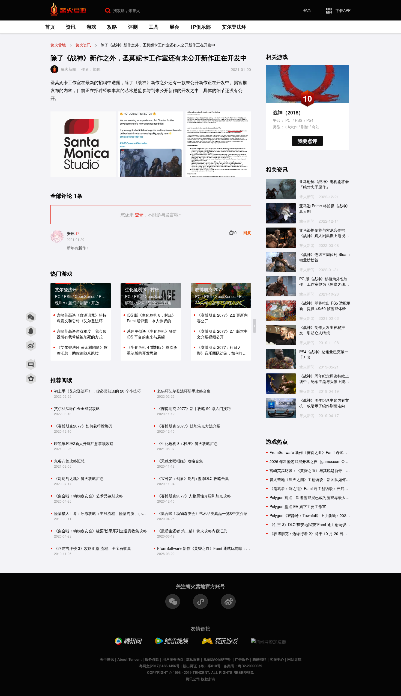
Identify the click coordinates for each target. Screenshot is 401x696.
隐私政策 (193, 659)
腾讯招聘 (259, 659)
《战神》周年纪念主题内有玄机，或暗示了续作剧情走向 (324, 403)
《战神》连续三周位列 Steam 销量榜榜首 (324, 257)
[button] (254, 326)
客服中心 (277, 659)
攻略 (112, 26)
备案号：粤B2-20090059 (243, 665)
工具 (153, 26)
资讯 (71, 26)
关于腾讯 (107, 659)
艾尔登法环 (234, 26)
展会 (174, 26)
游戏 (91, 26)
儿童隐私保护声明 (217, 659)
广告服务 (242, 659)
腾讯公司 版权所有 (200, 679)
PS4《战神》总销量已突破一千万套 (323, 354)
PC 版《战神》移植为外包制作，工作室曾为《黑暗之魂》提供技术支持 (324, 281)
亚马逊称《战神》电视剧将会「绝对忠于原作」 (324, 184)
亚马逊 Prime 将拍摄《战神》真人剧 (324, 208)
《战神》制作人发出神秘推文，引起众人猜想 (322, 330)
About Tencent (129, 659)
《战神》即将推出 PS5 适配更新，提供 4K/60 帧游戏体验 (325, 305)
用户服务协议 (173, 659)
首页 (50, 26)
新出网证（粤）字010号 (201, 665)
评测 (133, 26)
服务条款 (152, 659)
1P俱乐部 (200, 26)
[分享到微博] (31, 345)
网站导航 (294, 659)
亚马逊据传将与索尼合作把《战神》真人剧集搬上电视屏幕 (324, 233)
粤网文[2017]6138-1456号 (159, 665)
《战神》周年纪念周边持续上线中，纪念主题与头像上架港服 (324, 378)
